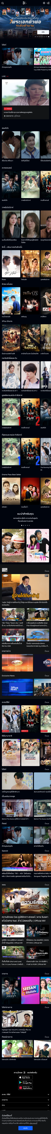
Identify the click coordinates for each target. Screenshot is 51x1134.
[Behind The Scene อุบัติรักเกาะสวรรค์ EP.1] (17, 808)
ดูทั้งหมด (17, 116)
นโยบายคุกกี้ (33, 1123)
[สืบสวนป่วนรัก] (37, 545)
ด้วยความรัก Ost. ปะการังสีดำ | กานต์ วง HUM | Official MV (37, 963)
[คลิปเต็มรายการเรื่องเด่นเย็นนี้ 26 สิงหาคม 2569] (13, 635)
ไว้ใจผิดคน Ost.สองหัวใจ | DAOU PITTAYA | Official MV (37, 941)
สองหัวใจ (4, 200)
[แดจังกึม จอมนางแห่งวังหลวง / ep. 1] (30, 752)
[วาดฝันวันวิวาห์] (30, 184)
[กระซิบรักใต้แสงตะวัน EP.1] (11, 375)
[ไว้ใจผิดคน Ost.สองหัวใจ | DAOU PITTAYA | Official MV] (37, 931)
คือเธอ (4, 279)
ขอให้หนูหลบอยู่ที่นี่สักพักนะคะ (11, 792)
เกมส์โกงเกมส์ (45, 200)
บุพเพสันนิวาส (45, 279)
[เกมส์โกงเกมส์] (30, 412)
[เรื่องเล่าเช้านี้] (17, 662)
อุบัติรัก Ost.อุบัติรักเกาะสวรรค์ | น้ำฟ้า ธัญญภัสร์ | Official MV (13, 941)
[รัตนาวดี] (13, 545)
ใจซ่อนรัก (24, 279)
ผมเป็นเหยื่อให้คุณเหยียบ (9, 240)
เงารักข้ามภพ (45, 353)
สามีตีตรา (43, 316)
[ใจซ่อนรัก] (30, 263)
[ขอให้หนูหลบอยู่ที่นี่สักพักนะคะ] (17, 781)
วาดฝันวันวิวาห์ (26, 200)
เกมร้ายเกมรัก (6, 316)
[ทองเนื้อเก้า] (30, 491)
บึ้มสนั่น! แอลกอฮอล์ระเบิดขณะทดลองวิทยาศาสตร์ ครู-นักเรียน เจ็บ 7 (37, 644)
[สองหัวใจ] (11, 184)
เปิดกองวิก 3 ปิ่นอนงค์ (40, 1059)
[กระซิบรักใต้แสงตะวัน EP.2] (30, 375)
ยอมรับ (25, 1128)
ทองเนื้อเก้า (24, 507)
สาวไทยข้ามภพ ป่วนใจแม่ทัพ (29, 353)
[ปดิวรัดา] (11, 491)
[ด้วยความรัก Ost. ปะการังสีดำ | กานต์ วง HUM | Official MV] (37, 952)
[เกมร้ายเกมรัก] (11, 300)
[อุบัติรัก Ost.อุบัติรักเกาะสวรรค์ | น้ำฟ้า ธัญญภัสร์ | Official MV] (13, 931)
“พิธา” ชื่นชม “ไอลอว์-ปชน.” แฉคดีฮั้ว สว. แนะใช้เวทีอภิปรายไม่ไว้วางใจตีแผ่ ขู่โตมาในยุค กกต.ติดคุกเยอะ (12, 624)
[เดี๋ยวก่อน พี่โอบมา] (11, 145)
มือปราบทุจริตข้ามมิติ (8, 353)
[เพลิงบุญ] (30, 300)
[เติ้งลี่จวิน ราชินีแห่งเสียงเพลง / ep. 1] (11, 752)
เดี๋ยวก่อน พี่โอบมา (7, 161)
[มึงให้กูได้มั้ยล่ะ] (30, 145)
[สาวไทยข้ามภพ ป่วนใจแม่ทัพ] (30, 338)
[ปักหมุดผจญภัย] (17, 56)
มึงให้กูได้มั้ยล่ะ (25, 161)
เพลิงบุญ (24, 316)
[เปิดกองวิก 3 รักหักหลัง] (17, 1048)
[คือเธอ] (11, 263)
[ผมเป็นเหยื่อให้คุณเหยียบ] (11, 224)
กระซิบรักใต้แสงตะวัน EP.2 (29, 391)
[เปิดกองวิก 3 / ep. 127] (11, 990)
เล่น (44, 32)
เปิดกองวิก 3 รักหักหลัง (9, 1059)
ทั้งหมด (47, 571)
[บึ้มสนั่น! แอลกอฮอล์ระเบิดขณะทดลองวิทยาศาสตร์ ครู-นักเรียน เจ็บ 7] (37, 635)
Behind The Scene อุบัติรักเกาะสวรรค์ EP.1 (15, 819)
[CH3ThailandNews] (17, 687)
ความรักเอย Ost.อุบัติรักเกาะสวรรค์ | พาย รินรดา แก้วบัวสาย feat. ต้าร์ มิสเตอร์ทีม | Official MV (25, 919)
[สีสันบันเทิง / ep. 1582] (30, 990)
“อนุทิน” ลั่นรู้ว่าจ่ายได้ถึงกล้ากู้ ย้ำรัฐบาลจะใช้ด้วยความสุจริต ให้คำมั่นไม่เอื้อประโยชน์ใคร (24, 603)
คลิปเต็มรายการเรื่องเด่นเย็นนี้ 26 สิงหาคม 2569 (12, 644)
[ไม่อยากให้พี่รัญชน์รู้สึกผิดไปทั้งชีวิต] (30, 224)
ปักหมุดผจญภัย (7, 67)
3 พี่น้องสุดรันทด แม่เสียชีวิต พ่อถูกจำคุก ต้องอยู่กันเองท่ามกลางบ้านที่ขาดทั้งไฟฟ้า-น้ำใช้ (37, 624)
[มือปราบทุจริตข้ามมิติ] (11, 338)
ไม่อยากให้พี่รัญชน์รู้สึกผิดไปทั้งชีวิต (29, 241)
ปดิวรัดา (4, 507)
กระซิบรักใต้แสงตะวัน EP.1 (10, 391)
